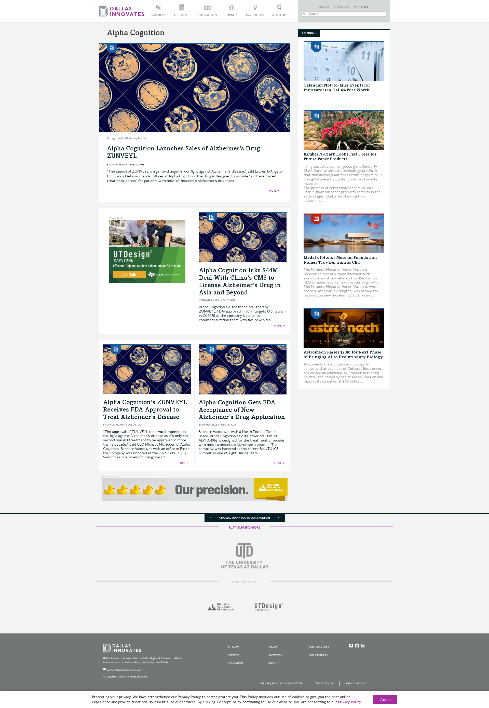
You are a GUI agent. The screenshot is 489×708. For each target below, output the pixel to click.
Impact (231, 15)
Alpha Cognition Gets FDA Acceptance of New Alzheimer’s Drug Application (242, 410)
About (324, 7)
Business (158, 15)
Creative (181, 15)
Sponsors (342, 7)
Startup (279, 15)
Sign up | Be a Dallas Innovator (280, 683)
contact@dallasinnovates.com (124, 670)
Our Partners (318, 655)
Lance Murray (116, 424)
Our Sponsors (319, 647)
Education (207, 15)
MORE (273, 190)
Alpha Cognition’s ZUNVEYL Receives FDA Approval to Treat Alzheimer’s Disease (145, 410)
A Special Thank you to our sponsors (244, 517)
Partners (361, 7)
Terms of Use (324, 683)
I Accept (385, 700)
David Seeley (118, 164)
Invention (255, 15)
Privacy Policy (355, 683)
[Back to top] (469, 676)
